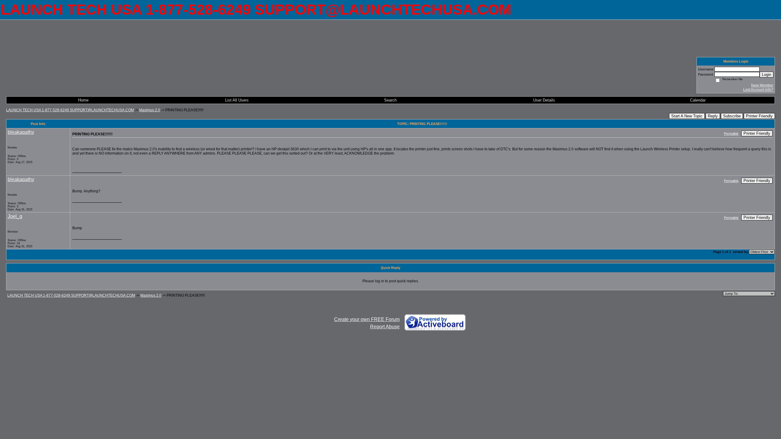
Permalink (731, 133)
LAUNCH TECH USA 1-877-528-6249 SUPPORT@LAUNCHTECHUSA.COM (70, 110)
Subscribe (732, 116)
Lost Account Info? (758, 89)
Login (766, 74)
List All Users (237, 100)
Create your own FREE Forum (367, 319)
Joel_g (15, 216)
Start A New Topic (687, 116)
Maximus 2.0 (149, 110)
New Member (762, 85)
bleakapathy (21, 132)
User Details (544, 100)
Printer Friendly (759, 116)
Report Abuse (385, 326)
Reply (713, 116)
